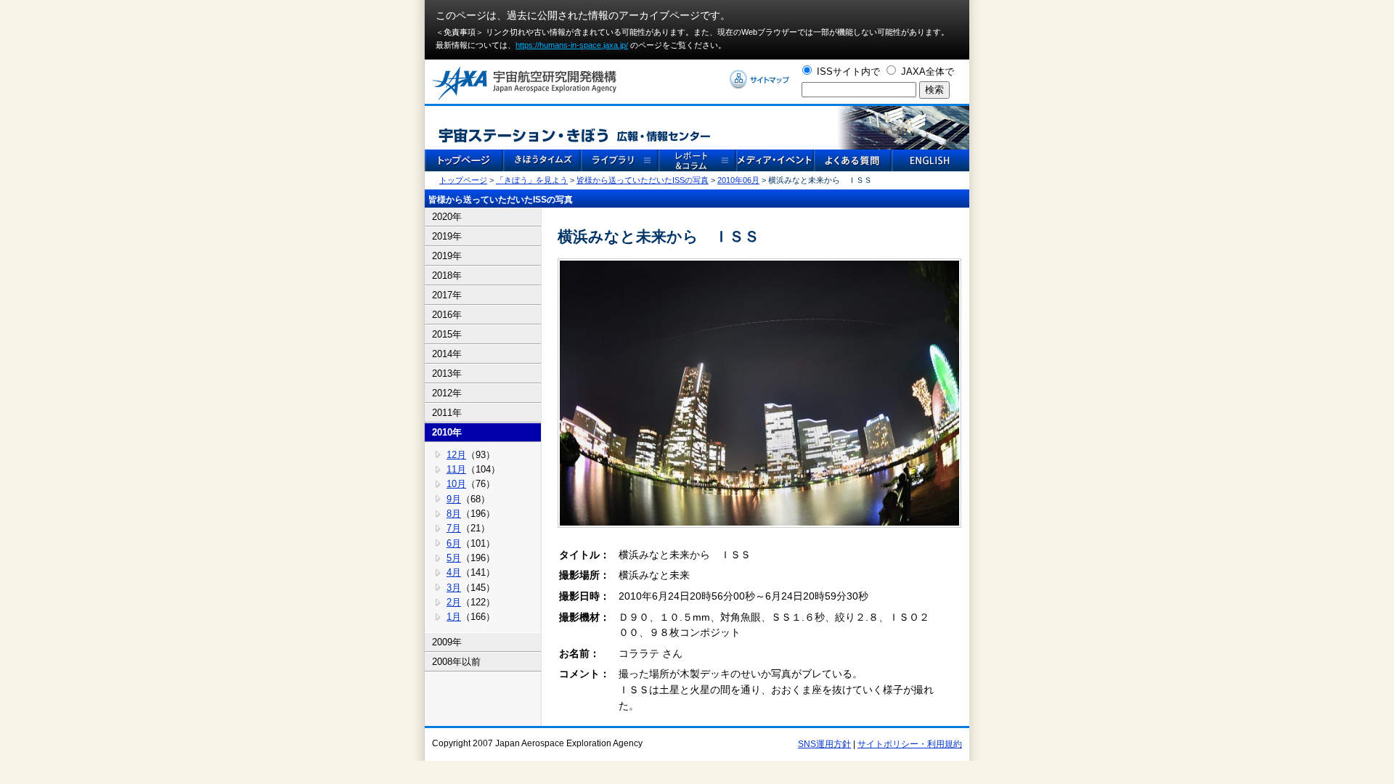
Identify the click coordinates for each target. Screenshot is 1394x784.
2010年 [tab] (447, 432)
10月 (456, 483)
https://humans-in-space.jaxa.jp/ (571, 45)
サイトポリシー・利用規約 (909, 744)
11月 (456, 469)
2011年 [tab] (447, 412)
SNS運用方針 (824, 744)
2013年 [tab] (447, 373)
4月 (454, 572)
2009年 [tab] (447, 642)
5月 (454, 557)
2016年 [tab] (447, 314)
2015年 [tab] (447, 334)
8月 (454, 513)
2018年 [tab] (447, 275)
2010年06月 (738, 180)
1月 (454, 616)
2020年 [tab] (447, 216)
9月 (454, 499)
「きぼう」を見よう (532, 180)
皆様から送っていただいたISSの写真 (642, 180)
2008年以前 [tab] (456, 661)
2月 (454, 602)
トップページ (463, 180)
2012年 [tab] (447, 393)
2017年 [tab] (447, 295)
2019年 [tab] (447, 236)
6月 (454, 543)
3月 (454, 587)
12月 (456, 454)
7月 (454, 528)
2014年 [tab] (447, 353)
